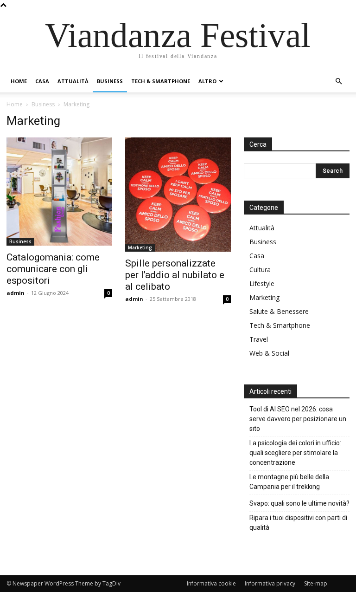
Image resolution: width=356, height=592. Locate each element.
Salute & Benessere (279, 311)
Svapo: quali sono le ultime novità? (299, 503)
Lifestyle (261, 283)
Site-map (315, 583)
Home (19, 81)
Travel (258, 339)
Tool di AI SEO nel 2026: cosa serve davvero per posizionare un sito (297, 418)
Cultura (260, 269)
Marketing (140, 247)
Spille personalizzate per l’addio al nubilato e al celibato (174, 275)
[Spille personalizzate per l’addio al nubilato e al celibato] (178, 194)
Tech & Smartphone (160, 81)
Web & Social (269, 353)
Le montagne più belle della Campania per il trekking (289, 481)
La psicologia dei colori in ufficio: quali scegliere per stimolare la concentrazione (295, 452)
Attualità (73, 81)
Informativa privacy (270, 583)
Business (110, 81)
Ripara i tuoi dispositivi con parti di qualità (298, 522)
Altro (207, 81)
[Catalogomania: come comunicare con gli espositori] (59, 191)
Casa (42, 81)
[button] (338, 81)
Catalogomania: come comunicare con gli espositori (53, 269)
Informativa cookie (211, 583)
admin (15, 292)
